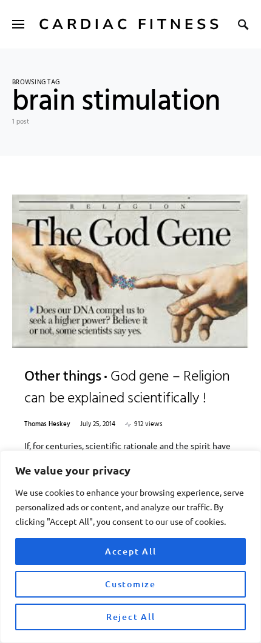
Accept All (131, 551)
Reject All (130, 616)
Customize (130, 584)
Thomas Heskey (47, 424)
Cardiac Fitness (130, 24)
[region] (130, 546)
